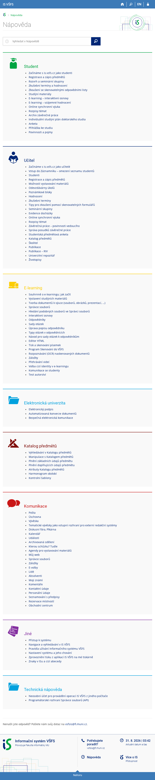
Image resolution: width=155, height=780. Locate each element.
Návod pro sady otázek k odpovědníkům (54, 336)
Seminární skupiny (40, 209)
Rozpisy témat (37, 111)
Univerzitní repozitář (42, 255)
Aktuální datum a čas (136, 744)
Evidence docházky (41, 213)
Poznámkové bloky (40, 192)
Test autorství (37, 374)
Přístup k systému (40, 640)
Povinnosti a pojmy (41, 132)
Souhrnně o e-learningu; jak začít (50, 294)
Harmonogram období (43, 473)
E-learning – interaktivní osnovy (48, 98)
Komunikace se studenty (44, 370)
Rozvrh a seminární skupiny (46, 81)
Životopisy (35, 259)
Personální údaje (39, 593)
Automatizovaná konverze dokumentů (53, 413)
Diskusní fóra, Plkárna (42, 529)
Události (34, 538)
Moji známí (36, 580)
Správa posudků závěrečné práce (50, 230)
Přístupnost (131, 761)
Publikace (35, 247)
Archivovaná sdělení (41, 542)
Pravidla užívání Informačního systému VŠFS (56, 648)
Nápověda (16, 15)
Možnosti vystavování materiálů (49, 183)
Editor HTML (36, 341)
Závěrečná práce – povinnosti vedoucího (54, 226)
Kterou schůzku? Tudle (43, 546)
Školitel (33, 243)
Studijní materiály (40, 94)
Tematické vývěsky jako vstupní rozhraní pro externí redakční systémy (73, 525)
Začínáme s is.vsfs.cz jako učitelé (49, 166)
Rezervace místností (41, 601)
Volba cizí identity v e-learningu (49, 366)
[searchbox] (51, 41)
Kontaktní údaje (39, 588)
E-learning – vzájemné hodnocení (50, 102)
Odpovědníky (37, 319)
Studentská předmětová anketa (48, 234)
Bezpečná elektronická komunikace (51, 418)
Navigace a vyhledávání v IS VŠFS (49, 644)
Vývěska (34, 521)
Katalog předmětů (40, 238)
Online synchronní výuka (44, 106)
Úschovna (35, 517)
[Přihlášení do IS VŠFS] (148, 4)
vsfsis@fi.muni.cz (76, 724)
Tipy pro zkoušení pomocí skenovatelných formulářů (62, 205)
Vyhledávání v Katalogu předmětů (50, 452)
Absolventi (35, 576)
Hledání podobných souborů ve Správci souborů (59, 311)
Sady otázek (36, 324)
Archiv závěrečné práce (43, 115)
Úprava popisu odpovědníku (46, 328)
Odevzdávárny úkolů (42, 188)
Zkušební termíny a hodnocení (48, 85)
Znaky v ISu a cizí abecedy (45, 661)
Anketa (33, 123)
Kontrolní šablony (40, 478)
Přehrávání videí (39, 362)
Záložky (33, 358)
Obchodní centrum (41, 605)
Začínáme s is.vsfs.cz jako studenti (50, 73)
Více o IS (132, 757)
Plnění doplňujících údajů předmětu (52, 465)
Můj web (34, 554)
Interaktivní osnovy (41, 315)
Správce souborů (39, 307)
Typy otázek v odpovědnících (47, 332)
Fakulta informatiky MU (37, 745)
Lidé (31, 571)
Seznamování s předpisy (44, 597)
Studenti (34, 175)
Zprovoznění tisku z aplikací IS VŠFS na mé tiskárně (61, 657)
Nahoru (77, 775)
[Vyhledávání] (131, 4)
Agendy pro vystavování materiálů (50, 550)
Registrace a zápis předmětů (47, 77)
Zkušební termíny (40, 200)
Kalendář (34, 534)
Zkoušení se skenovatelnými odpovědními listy (58, 90)
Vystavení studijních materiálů (48, 298)
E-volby (33, 567)
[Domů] (122, 4)
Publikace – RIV (38, 251)
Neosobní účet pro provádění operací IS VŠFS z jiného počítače (68, 696)
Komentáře (36, 584)
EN (139, 4)
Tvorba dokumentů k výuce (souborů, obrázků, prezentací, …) (67, 303)
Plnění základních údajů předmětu (51, 461)
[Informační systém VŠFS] (4, 14)
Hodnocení (35, 196)
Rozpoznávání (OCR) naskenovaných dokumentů (59, 353)
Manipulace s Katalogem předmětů (51, 457)
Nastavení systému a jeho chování (50, 653)
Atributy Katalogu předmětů (46, 469)
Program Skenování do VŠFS (46, 349)
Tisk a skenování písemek (45, 345)
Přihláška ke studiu (41, 128)
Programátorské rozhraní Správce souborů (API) (59, 700)
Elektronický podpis (41, 409)
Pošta (32, 512)
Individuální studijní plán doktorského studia (57, 119)
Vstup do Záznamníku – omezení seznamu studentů (61, 171)
